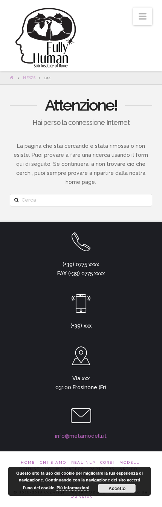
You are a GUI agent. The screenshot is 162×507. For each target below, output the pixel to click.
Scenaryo (80, 497)
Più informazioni (73, 487)
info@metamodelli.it (81, 436)
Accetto (117, 488)
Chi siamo (53, 462)
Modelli (130, 462)
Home (28, 462)
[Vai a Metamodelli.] (12, 78)
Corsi (107, 462)
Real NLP (83, 462)
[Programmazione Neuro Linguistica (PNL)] (44, 38)
